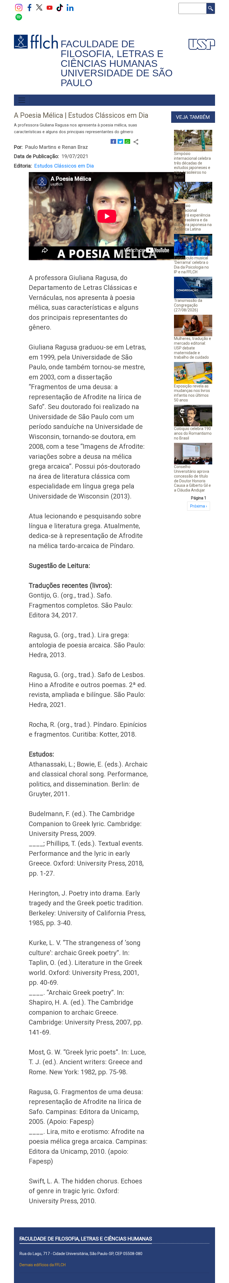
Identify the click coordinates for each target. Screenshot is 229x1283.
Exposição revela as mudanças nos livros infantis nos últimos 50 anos (192, 393)
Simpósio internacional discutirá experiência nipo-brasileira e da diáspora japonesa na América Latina (193, 217)
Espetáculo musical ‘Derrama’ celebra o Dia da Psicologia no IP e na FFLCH (191, 265)
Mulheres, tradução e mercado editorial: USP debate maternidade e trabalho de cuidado (192, 347)
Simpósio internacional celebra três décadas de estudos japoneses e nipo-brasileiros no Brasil (192, 165)
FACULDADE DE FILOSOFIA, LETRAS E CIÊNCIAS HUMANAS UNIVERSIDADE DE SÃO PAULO (117, 63)
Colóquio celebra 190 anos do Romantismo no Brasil (193, 433)
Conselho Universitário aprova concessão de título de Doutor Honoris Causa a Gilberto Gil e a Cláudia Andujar (192, 478)
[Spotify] (18, 17)
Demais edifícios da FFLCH (43, 1265)
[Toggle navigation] (22, 100)
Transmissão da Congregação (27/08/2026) (188, 305)
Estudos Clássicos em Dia (64, 166)
